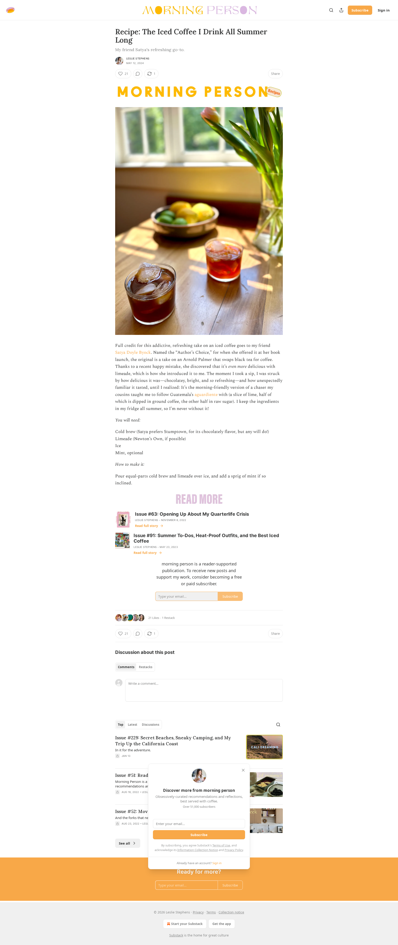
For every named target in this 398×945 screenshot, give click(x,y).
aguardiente (206, 394)
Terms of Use (221, 845)
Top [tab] (120, 725)
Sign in (384, 10)
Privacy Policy (234, 850)
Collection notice (231, 912)
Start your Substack (187, 924)
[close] (243, 770)
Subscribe (360, 10)
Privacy (198, 912)
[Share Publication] (341, 10)
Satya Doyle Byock (133, 352)
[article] (199, 750)
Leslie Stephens (137, 58)
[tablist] (135, 667)
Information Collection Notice (197, 850)
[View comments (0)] (137, 73)
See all (124, 843)
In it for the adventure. (133, 750)
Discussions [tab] (150, 725)
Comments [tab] (126, 667)
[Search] (331, 10)
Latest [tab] (132, 725)
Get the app (221, 924)
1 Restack (168, 618)
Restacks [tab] (145, 667)
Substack (176, 935)
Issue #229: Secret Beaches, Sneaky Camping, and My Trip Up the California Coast (173, 740)
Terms (211, 912)
